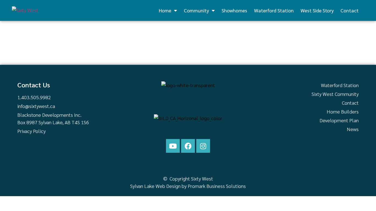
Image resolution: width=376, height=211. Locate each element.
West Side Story (317, 10)
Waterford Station (274, 10)
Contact (349, 10)
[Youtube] (173, 146)
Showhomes (234, 10)
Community (196, 10)
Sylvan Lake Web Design (155, 186)
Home (165, 10)
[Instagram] (203, 146)
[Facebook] (188, 146)
